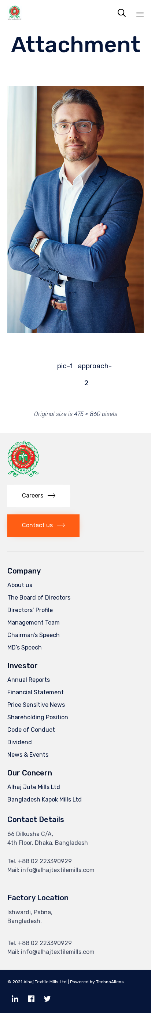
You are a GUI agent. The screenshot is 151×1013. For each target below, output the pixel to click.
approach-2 (86, 368)
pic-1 (65, 366)
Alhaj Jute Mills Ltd (33, 787)
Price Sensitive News (36, 704)
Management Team (33, 622)
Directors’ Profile (30, 610)
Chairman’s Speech (33, 635)
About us (19, 585)
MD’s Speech (24, 647)
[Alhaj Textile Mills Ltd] (14, 13)
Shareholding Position (37, 717)
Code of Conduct (31, 729)
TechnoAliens (110, 981)
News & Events (27, 754)
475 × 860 (87, 413)
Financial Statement (35, 692)
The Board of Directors (38, 597)
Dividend (19, 742)
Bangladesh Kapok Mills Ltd (44, 799)
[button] (38, 496)
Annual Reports (28, 679)
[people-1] (75, 331)
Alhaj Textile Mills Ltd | (46, 981)
